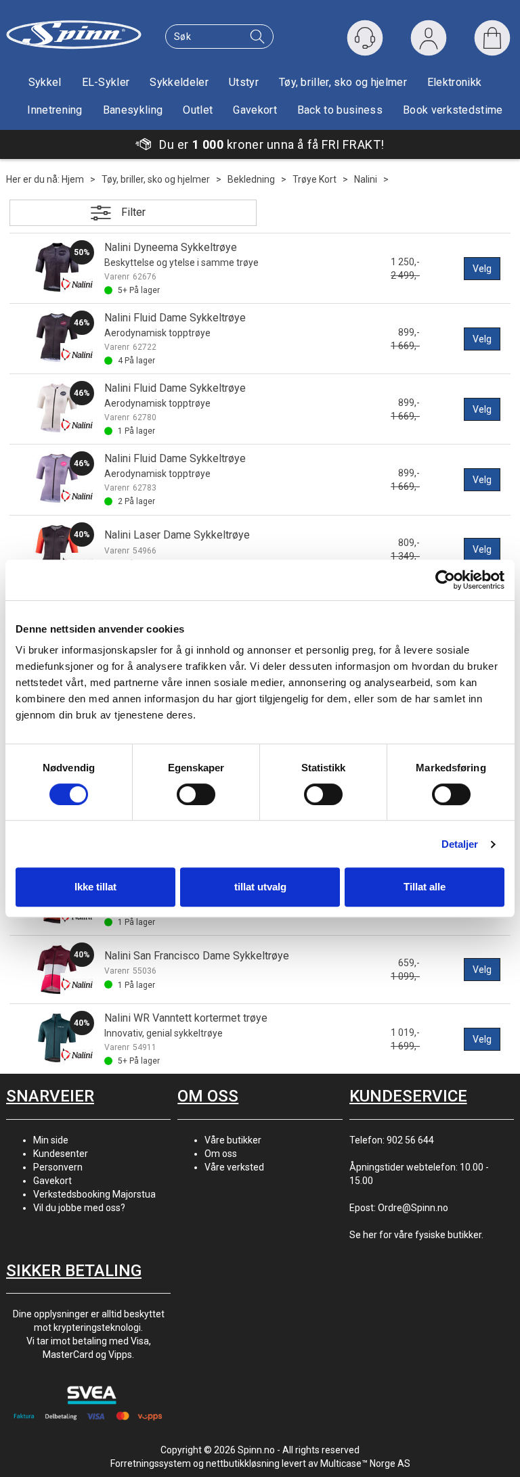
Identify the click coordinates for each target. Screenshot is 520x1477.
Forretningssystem (150, 1463)
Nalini (365, 179)
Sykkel (45, 82)
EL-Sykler (106, 82)
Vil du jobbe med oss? (79, 1207)
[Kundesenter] (365, 38)
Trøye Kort (314, 179)
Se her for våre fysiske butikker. (416, 1234)
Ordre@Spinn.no (413, 1207)
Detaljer (460, 844)
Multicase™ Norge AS (365, 1463)
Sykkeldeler (179, 82)
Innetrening (55, 110)
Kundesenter (60, 1153)
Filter (133, 212)
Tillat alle (425, 886)
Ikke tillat (95, 886)
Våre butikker (232, 1140)
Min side (50, 1140)
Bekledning (251, 179)
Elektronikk (454, 82)
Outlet (198, 110)
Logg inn (428, 41)
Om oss (220, 1153)
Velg (482, 268)
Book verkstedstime (453, 110)
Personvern (58, 1167)
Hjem (73, 179)
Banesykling (133, 110)
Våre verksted (234, 1167)
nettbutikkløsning (243, 1463)
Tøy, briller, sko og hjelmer (343, 82)
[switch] (196, 794)
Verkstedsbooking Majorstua (94, 1194)
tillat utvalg (260, 886)
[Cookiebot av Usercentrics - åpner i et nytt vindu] (445, 580)
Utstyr (244, 82)
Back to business (340, 110)
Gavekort (255, 110)
